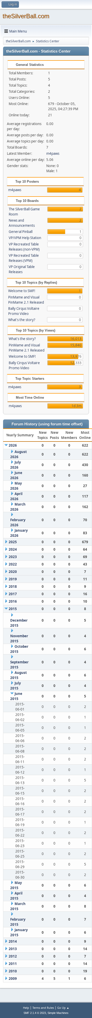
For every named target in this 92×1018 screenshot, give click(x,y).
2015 (13, 608)
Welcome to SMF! (21, 291)
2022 (13, 564)
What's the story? (21, 319)
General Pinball (20, 231)
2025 (13, 542)
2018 (13, 586)
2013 (13, 949)
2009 (13, 978)
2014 (13, 941)
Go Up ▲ (63, 1008)
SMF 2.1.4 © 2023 (35, 1012)
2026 (13, 445)
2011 (13, 963)
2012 (13, 956)
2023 (13, 556)
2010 (13, 971)
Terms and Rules (43, 1008)
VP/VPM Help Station (25, 237)
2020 (13, 571)
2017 (13, 594)
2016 (13, 601)
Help (26, 1008)
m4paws (52, 153)
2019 (13, 579)
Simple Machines (58, 1012)
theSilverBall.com (26, 16)
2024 (13, 549)
